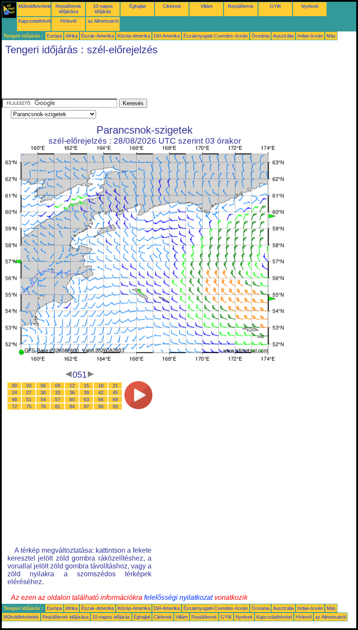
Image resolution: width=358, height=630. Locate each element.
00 (14, 385)
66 (100, 399)
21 (115, 385)
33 (57, 392)
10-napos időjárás (103, 8)
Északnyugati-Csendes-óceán (215, 35)
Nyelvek (310, 6)
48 (14, 399)
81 (57, 406)
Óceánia (260, 35)
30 (43, 392)
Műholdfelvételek (36, 6)
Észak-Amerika (97, 35)
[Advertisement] (161, 79)
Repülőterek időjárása (68, 8)
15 (86, 385)
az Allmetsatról (103, 21)
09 (57, 385)
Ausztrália (283, 35)
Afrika (71, 35)
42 (100, 392)
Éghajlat (137, 6)
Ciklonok (172, 6)
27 (28, 392)
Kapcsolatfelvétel (36, 21)
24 (14, 392)
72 (14, 406)
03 (28, 385)
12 (72, 385)
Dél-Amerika (167, 35)
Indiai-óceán (310, 35)
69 (115, 399)
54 (43, 399)
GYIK (275, 6)
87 (86, 406)
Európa (54, 35)
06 (43, 385)
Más (331, 35)
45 (115, 392)
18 (100, 385)
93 (115, 406)
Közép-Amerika (133, 35)
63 (86, 399)
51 (28, 399)
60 (72, 399)
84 (72, 406)
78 (43, 406)
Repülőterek (241, 6)
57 (57, 399)
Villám (206, 6)
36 (72, 392)
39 (86, 392)
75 (28, 406)
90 (100, 406)
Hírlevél (68, 21)
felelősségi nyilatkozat (178, 597)
